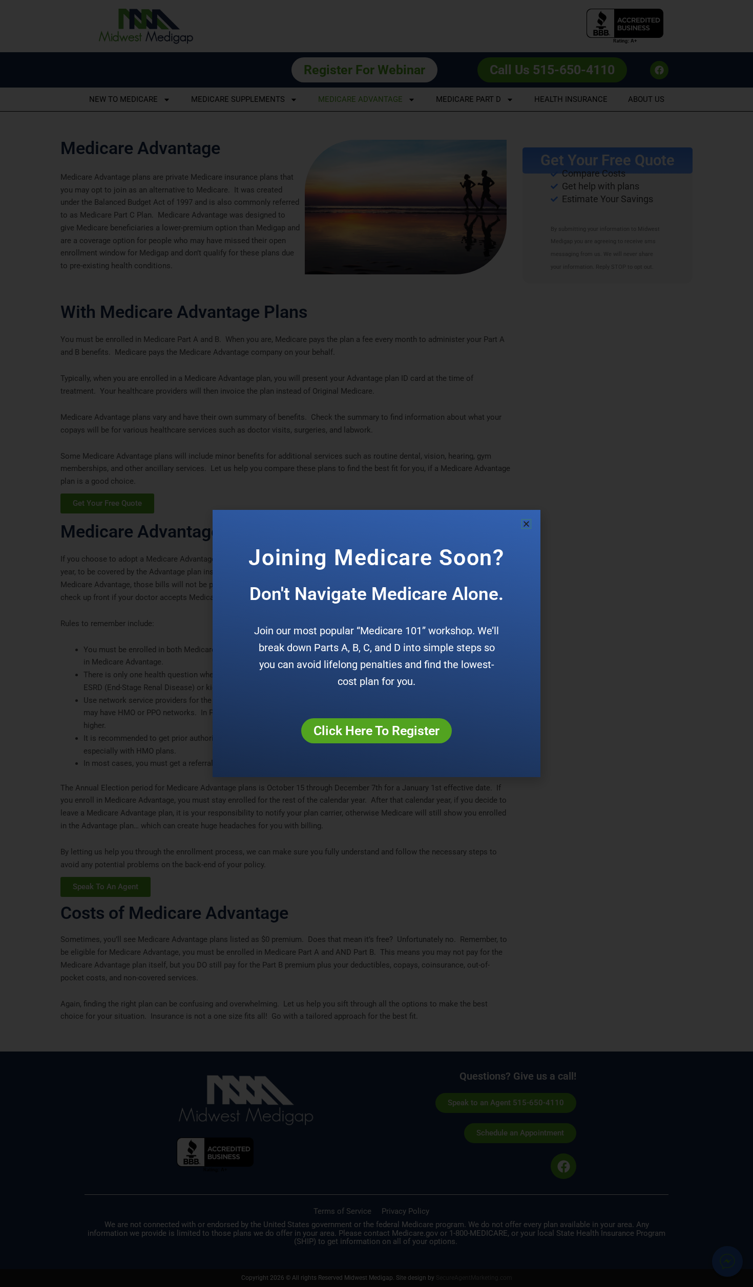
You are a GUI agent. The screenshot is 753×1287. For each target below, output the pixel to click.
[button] (526, 524)
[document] (376, 643)
